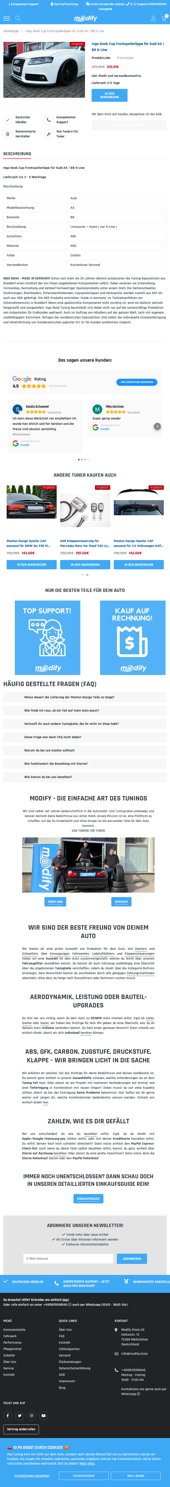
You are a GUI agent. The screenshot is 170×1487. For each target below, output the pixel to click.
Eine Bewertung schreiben (137, 382)
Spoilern (141, 948)
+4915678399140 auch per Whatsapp (72, 1304)
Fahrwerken (80, 953)
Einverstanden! (84, 1475)
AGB (62, 1374)
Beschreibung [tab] (17, 154)
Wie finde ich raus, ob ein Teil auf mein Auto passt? (61, 710)
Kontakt (121, 902)
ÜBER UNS (55, 902)
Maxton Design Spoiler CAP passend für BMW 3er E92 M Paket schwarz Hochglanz (27, 543)
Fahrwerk (9, 1336)
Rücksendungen (70, 1362)
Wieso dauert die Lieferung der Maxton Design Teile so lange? (69, 697)
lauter (44, 1023)
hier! (65, 1300)
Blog (62, 1388)
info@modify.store (134, 1353)
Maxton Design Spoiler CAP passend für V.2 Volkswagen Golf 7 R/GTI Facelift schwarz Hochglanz (139, 543)
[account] (153, 18)
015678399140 (157, 4)
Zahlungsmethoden (141, 973)
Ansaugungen (59, 953)
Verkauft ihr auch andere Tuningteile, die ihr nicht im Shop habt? (71, 724)
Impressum (67, 1381)
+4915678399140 (133, 1370)
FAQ (61, 1336)
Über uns (9, 1362)
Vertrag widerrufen (21, 1429)
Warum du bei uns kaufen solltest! (49, 750)
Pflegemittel (12, 1349)
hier (45, 1102)
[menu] (6, 18)
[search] (18, 18)
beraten (86, 1032)
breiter (27, 1023)
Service (8, 1368)
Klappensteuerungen (140, 953)
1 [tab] (82, 575)
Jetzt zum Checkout (129, 125)
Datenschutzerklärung (74, 1368)
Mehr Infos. (87, 1463)
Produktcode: (101, 58)
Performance (12, 1342)
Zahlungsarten (69, 1349)
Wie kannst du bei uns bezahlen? (48, 777)
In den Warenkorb (31, 564)
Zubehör (9, 1355)
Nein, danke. (136, 1475)
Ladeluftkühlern (103, 953)
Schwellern (30, 953)
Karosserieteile (14, 1329)
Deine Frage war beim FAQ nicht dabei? (52, 737)
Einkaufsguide (88, 1198)
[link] (32, 510)
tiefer (150, 1018)
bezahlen (90, 1134)
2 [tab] (87, 575)
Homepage (11, 31)
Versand (64, 1355)
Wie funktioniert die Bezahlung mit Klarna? (56, 763)
